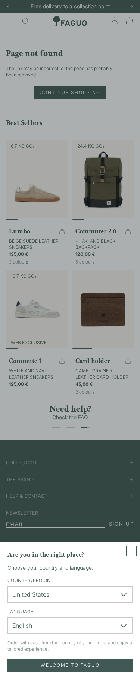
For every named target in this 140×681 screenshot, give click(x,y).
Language (20, 611)
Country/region (29, 580)
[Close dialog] (131, 551)
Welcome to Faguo (70, 665)
